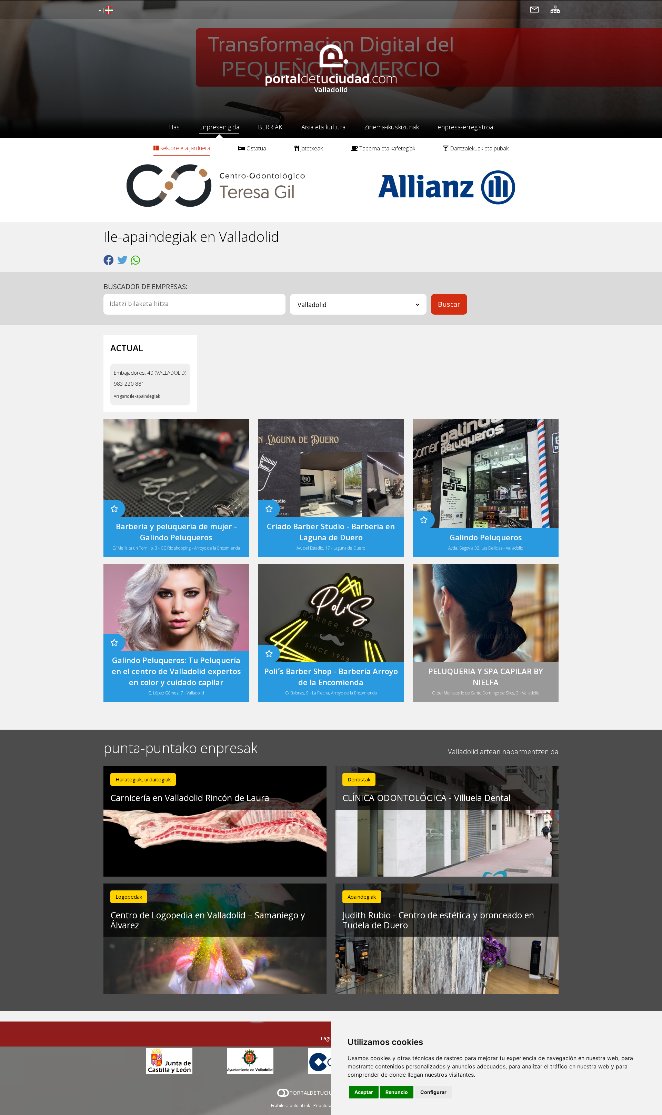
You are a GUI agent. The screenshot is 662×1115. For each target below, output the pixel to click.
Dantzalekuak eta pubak (479, 148)
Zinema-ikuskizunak (391, 127)
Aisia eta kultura (323, 127)
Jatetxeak (311, 148)
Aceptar (363, 1092)
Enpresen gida (219, 127)
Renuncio (396, 1092)
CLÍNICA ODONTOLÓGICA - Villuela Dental (426, 797)
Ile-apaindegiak (145, 396)
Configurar (433, 1092)
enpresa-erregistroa (465, 127)
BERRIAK (270, 127)
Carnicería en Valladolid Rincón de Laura (189, 797)
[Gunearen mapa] (555, 9)
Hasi (175, 127)
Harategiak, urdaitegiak (143, 779)
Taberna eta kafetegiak (386, 148)
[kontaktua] (534, 9)
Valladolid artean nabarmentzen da (503, 751)
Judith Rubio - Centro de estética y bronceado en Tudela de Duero (438, 920)
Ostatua (255, 148)
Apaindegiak (362, 896)
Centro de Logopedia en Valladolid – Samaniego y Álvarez (207, 920)
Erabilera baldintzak (290, 1105)
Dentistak (359, 779)
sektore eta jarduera (184, 148)
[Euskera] (105, 10)
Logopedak (129, 896)
